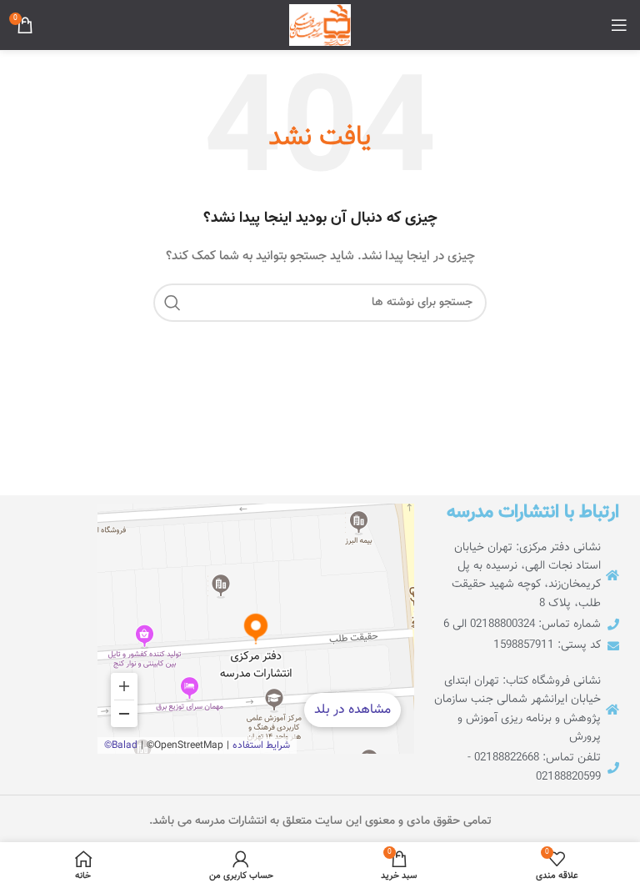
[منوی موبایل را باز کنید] (619, 25)
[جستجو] (172, 302)
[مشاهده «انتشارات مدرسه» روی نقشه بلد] (256, 629)
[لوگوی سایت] (320, 26)
